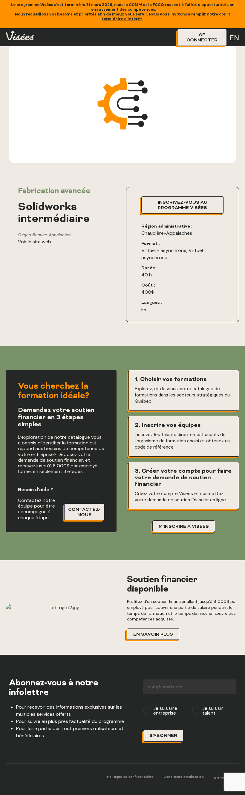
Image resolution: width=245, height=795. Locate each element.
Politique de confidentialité (130, 777)
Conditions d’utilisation (183, 777)
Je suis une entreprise (165, 710)
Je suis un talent (212, 710)
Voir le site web (34, 242)
